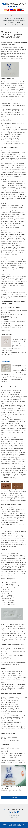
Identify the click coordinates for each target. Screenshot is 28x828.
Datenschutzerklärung (14, 815)
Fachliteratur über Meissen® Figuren (14, 18)
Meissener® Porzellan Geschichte (14, 25)
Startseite (14, 16)
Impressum (14, 817)
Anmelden (14, 797)
